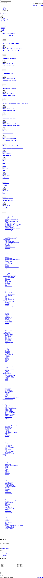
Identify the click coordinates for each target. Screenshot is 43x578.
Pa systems (6, 341)
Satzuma (3, 27)
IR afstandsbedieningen (8, 493)
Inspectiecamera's (7, 426)
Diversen (6, 256)
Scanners (6, 254)
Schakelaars (7, 524)
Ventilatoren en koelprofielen (9, 527)
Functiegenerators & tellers (9, 421)
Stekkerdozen (7, 324)
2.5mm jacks (7, 302)
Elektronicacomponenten (7, 516)
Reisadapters (7, 236)
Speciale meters (7, 446)
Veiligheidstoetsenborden (9, 268)
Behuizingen (7, 517)
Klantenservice (5, 552)
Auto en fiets (7, 461)
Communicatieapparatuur (9, 481)
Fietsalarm (6, 272)
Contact (4, 556)
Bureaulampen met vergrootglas (10, 414)
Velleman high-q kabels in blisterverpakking (12, 397)
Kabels (6, 396)
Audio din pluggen (8, 307)
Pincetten (6, 439)
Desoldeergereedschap (8, 417)
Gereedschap (7, 458)
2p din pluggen (7, 303)
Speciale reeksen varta (8, 295)
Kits (5, 401)
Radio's (6, 503)
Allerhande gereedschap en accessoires (11, 408)
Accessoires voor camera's (9, 253)
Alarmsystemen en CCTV (7, 239)
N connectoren (7, 319)
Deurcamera (7, 266)
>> (6, 13)
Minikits (6, 402)
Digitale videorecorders (8, 243)
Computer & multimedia (9, 482)
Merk (1, 17)
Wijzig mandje (35, 5)
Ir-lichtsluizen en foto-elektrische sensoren (12, 267)
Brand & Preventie (8, 480)
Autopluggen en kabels (8, 233)
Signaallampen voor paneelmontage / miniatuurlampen (14, 525)
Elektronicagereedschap (6, 404)
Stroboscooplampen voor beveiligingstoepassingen (13, 270)
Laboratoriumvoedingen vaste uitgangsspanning (12, 228)
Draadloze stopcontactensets (9, 485)
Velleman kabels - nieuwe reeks (10, 398)
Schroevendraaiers (8, 441)
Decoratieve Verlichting (8, 347)
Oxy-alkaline (7, 293)
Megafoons (6, 496)
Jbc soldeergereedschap (8, 427)
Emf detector (7, 487)
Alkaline (6, 285)
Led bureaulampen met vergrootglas (11, 432)
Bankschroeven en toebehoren (10, 412)
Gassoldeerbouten (8, 423)
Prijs (1, 31)
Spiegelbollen (7, 368)
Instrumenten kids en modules (9, 301)
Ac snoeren (6, 235)
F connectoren (7, 313)
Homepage (4, 3)
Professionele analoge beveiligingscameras (12, 242)
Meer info (4, 46)
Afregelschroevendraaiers (9, 407)
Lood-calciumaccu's (8, 290)
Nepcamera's (7, 257)
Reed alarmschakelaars (8, 263)
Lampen (4, 381)
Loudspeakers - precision (9, 335)
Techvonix (3, 22)
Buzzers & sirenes (8, 518)
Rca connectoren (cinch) (9, 321)
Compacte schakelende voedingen (10, 215)
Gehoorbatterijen (7, 284)
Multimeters (7, 436)
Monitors (6, 251)
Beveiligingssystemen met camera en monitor (12, 259)
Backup (6, 278)
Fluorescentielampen (8, 383)
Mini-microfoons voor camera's (10, 247)
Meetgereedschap (7, 435)
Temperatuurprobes (8, 449)
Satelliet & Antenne (8, 511)
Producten (4, 4)
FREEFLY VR (4, 19)
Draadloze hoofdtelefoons (9, 484)
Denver (3, 20)
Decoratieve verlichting (8, 483)
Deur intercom (7, 265)
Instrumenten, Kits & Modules (8, 399)
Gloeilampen (7, 384)
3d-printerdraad (7, 405)
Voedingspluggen (7, 328)
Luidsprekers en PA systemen (7, 333)
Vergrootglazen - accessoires (9, 451)
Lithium (6, 289)
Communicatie (7, 456)
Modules (6, 403)
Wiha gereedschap (8, 452)
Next (8, 13)
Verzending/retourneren (6, 553)
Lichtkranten (7, 495)
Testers (6, 450)
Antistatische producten (8, 409)
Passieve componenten (8, 522)
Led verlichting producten (9, 376)
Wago (6, 329)
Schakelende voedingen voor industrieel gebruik (13, 230)
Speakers (6, 491)
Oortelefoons (7, 501)
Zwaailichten (7, 372)
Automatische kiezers (8, 273)
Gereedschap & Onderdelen (9, 453)
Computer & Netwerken (9, 391)
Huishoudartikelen (8, 492)
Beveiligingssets (7, 245)
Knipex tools (7, 429)
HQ (2, 30)
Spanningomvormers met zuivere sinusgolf (12, 225)
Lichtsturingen (7, 359)
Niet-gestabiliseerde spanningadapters (11, 217)
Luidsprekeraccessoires (8, 338)
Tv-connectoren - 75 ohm (9, 327)
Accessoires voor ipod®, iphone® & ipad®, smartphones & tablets (16, 477)
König (3, 29)
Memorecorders (7, 497)
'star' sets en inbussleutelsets (9, 447)
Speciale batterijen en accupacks (10, 294)
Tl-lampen (6, 371)
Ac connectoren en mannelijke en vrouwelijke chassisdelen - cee (15, 234)
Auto (5, 455)
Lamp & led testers (8, 431)
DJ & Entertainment (8, 350)
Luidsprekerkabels (8, 339)
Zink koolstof (7, 298)
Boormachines (7, 413)
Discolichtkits (7, 349)
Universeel (6, 220)
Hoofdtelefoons (7, 489)
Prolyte (6, 364)
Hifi (5, 488)
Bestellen (41, 5)
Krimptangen (7, 430)
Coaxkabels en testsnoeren (9, 415)
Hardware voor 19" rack (9, 354)
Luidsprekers (7, 337)
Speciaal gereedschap (8, 445)
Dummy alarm (7, 260)
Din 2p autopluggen (8, 312)
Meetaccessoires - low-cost (9, 317)
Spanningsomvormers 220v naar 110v (11, 223)
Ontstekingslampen (8, 386)
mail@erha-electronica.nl (5, 548)
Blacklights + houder (8, 345)
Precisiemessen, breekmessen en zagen (11, 440)
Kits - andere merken (8, 515)
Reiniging (6, 505)
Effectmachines (7, 352)
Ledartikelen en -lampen (7, 373)
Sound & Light (5, 343)
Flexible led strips (7, 374)
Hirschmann (7, 314)
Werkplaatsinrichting (8, 464)
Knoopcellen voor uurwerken (9, 288)
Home (4, 7)
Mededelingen (5, 555)
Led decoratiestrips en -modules (10, 375)
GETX (3, 18)
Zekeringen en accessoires (9, 528)
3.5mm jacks (7, 304)
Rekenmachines (7, 504)
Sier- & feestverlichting (8, 367)
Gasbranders (7, 422)
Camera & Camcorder (8, 281)
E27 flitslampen (7, 351)
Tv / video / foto (7, 510)
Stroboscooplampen (8, 388)
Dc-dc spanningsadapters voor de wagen (11, 219)
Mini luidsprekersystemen (9, 342)
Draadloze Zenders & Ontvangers (10, 486)
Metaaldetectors (7, 498)
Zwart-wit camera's (8, 246)
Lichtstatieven (7, 358)
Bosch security (7, 244)
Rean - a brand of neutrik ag (9, 366)
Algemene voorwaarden (6, 554)
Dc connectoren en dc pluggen (10, 232)
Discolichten (7, 348)
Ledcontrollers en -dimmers (9, 377)
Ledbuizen (6, 357)
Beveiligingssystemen (8, 261)
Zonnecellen (7, 514)
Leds (5, 521)
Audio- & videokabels (8, 390)
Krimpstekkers (7, 316)
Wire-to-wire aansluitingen (9, 330)
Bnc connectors (7, 309)
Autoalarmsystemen (8, 271)
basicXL (3, 28)
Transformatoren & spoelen (9, 526)
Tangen (6, 448)
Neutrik (6, 361)
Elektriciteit (6, 466)
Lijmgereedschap (7, 433)
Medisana (3, 21)
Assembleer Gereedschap (9, 411)
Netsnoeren (6, 394)
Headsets (6, 490)
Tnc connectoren (7, 326)
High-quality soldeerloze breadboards (11, 425)
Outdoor (6, 468)
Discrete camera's (7, 248)
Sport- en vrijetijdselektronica (9, 508)
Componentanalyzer (8, 416)
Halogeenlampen (7, 385)
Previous (1, 13)
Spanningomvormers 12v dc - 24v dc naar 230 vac (13, 224)
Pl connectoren (7, 320)
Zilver (6, 296)
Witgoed (6, 470)
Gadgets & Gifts (7, 475)
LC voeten (6, 315)
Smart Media (7, 393)
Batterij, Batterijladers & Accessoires (9, 276)
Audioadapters (7, 308)
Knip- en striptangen (8, 428)
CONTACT (5, 5)
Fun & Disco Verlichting (9, 353)
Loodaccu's (6, 280)
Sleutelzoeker (7, 506)
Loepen (6, 434)
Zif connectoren (7, 332)
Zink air (6, 297)
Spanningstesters (7, 444)
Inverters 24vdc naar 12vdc (9, 226)
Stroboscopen (7, 370)
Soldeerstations (7, 443)
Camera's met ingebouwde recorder (10, 249)
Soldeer (6, 442)
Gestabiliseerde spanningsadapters (10, 218)
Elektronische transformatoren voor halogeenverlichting (14, 237)
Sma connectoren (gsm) (8, 322)
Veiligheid (6, 462)
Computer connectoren (8, 310)
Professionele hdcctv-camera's (10, 241)
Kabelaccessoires (7, 392)
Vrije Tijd (4, 9)
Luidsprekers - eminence (9, 334)
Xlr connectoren (7, 331)
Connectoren (5, 300)
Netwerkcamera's (7, 240)
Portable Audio (7, 473)
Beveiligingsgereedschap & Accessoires (11, 252)
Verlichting (6, 380)
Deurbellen (6, 264)
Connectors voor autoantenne (9, 311)
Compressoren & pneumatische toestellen (11, 465)
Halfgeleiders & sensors (8, 519)
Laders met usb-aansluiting (9, 214)
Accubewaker (7, 222)
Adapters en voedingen (6, 213)
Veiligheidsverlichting (8, 512)
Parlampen (6, 387)
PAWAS (3, 23)
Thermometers (7, 509)
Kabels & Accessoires (6, 389)
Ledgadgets (6, 378)
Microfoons (6, 360)
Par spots (6, 362)
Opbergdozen (7, 437)
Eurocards (6, 420)
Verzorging (6, 469)
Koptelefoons (7, 355)
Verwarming (7, 460)
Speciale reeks (7, 323)
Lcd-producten (7, 520)
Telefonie (6, 395)
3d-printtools (7, 406)
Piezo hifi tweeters (8, 336)
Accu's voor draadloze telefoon (10, 277)
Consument (6, 467)
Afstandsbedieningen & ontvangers (10, 275)
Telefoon (6, 282)
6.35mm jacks (7, 305)
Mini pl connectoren (8, 318)
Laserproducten (7, 356)
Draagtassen (7, 418)
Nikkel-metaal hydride (8, 292)
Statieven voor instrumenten (9, 369)
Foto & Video (7, 474)
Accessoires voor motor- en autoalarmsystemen (12, 274)
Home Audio (7, 472)
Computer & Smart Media (9, 216)
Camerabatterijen (7, 279)
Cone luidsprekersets (8, 340)
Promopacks (7, 365)
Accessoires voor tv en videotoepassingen (11, 478)
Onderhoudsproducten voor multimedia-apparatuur (13, 500)
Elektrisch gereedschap (8, 459)
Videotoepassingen (8, 255)
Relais (6, 523)
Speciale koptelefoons (8, 507)
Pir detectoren (7, 262)
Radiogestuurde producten (9, 502)
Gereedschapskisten (8, 424)
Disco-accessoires (7, 346)
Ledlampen (6, 379)
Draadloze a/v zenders (8, 258)
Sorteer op (2, 12)
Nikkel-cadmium (7, 291)
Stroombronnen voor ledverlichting (10, 238)
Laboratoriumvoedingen (9, 227)
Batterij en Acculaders (8, 286)
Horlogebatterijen (7, 283)
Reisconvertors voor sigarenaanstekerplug (11, 221)
